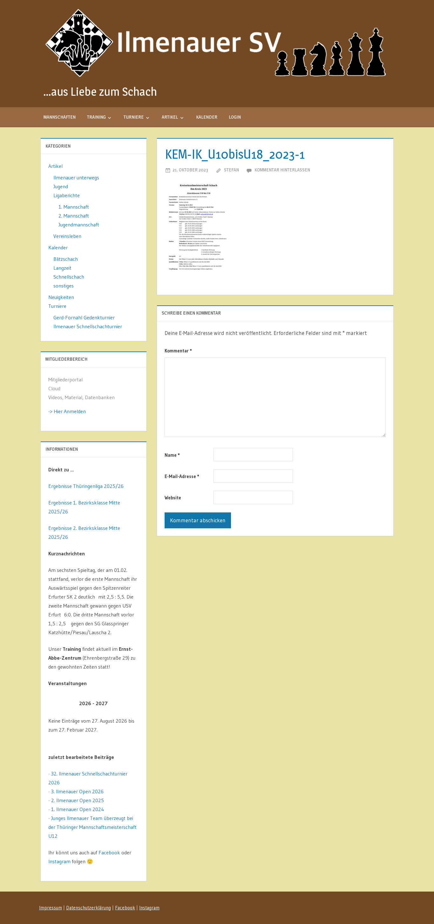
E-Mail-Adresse (182, 476)
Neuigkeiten (61, 297)
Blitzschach (65, 259)
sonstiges (63, 285)
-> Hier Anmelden (67, 411)
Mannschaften (60, 117)
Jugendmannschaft (78, 224)
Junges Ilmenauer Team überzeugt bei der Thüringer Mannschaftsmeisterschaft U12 (92, 827)
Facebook (109, 852)
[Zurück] (57, 703)
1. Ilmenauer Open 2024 (77, 809)
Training (96, 117)
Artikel (170, 117)
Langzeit (62, 268)
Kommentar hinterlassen (282, 170)
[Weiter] (130, 703)
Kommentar (178, 351)
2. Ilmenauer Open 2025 (77, 800)
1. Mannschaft (73, 207)
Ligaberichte (66, 195)
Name (172, 455)
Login (235, 117)
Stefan (231, 170)
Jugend (60, 186)
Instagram (59, 861)
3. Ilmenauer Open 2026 (77, 791)
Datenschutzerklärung (88, 908)
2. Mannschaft (73, 215)
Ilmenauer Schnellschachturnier (87, 326)
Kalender (206, 117)
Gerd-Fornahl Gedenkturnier (84, 317)
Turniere (134, 117)
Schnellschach (68, 277)
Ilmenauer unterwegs (76, 177)
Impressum (50, 908)
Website (173, 498)
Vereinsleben (67, 236)
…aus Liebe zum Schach (100, 91)
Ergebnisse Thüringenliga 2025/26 (86, 486)
